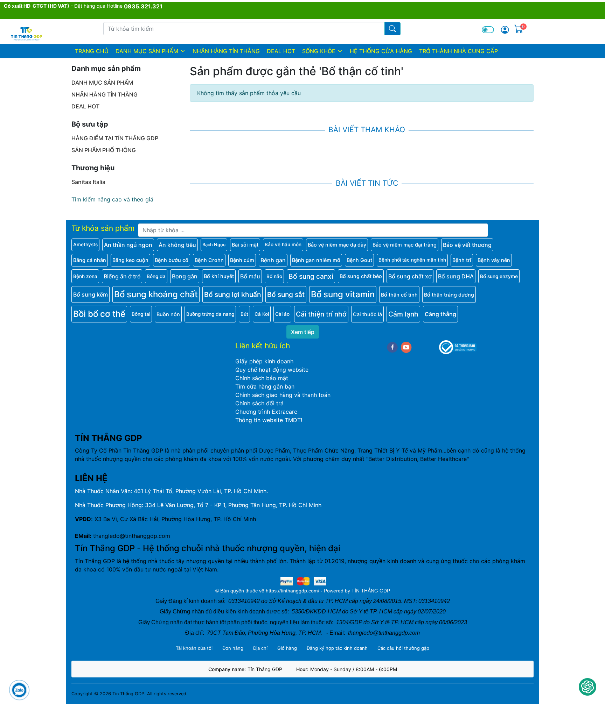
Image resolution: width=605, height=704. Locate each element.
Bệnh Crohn (209, 260)
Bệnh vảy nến (494, 260)
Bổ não (274, 276)
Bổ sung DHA (456, 276)
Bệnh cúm (242, 260)
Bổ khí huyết (219, 276)
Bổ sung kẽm (90, 294)
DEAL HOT (281, 51)
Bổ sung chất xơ (410, 276)
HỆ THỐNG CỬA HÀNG (381, 51)
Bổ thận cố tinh (399, 295)
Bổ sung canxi (310, 276)
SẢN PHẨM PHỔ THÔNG (103, 150)
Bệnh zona (85, 276)
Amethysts (85, 244)
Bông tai (141, 314)
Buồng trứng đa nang (210, 314)
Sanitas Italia (88, 181)
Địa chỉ (260, 648)
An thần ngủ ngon (128, 244)
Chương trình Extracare (266, 411)
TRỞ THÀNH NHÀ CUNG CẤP (458, 51)
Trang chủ (92, 51)
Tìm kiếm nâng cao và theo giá (112, 199)
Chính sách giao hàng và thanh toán (283, 394)
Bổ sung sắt (286, 294)
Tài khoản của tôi (194, 648)
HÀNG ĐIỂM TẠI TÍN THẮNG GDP (114, 138)
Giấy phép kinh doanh (264, 361)
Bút (244, 314)
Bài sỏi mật (245, 245)
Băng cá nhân (89, 260)
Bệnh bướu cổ (171, 260)
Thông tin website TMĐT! (268, 420)
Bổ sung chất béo (361, 276)
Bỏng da (156, 276)
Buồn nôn (168, 314)
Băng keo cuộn (130, 260)
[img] (505, 30)
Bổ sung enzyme (499, 276)
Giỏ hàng (287, 648)
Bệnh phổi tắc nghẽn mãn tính (412, 260)
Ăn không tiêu (177, 244)
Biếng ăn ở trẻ (122, 276)
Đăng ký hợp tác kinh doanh (337, 648)
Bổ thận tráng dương (449, 295)
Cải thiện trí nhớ (321, 314)
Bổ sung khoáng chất (156, 294)
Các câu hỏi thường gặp (403, 648)
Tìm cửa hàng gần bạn (264, 386)
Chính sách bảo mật (261, 378)
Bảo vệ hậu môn (283, 244)
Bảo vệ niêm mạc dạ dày (337, 245)
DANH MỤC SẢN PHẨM (147, 51)
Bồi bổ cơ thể (99, 314)
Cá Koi (262, 314)
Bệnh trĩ (461, 260)
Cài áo (282, 314)
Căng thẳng (440, 314)
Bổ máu (250, 276)
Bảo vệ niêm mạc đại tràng (405, 245)
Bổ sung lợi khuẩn (232, 294)
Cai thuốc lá (367, 314)
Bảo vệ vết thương (467, 244)
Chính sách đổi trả (259, 403)
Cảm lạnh (403, 314)
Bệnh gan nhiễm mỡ (316, 260)
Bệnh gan (273, 260)
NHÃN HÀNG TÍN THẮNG (226, 51)
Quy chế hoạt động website (271, 369)
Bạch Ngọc (213, 244)
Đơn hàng (232, 648)
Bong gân (184, 276)
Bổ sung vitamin (343, 294)
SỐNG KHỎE (318, 51)
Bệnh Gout (359, 260)
